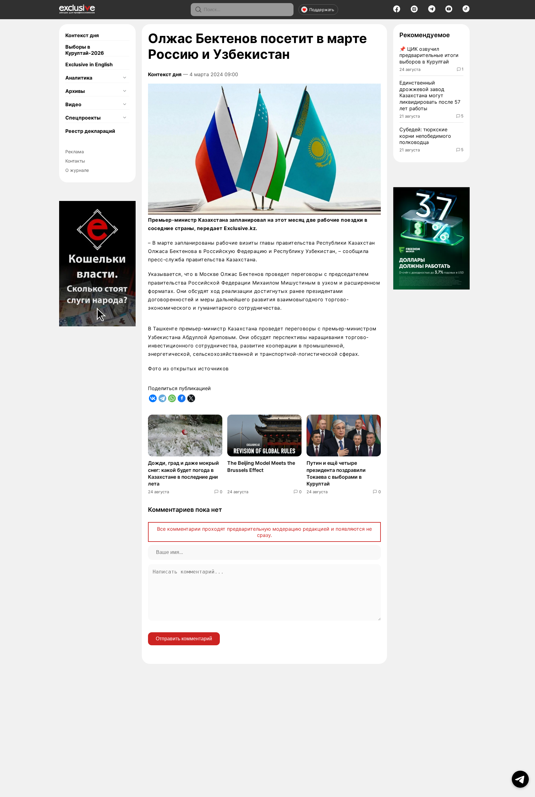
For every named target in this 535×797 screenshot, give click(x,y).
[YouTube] (448, 11)
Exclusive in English (89, 64)
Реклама (74, 151)
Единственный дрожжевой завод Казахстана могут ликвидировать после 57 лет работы (429, 95)
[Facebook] (396, 11)
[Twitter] (191, 398)
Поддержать (321, 9)
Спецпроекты (83, 118)
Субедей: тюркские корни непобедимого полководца (425, 136)
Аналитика (78, 78)
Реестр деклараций (90, 131)
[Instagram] (414, 11)
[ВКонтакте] (153, 398)
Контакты (75, 160)
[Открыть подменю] (124, 78)
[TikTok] (466, 10)
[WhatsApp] (172, 398)
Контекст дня (82, 35)
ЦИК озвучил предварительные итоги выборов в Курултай (429, 55)
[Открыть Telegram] (520, 779)
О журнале (77, 170)
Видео (73, 104)
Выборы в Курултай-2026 (84, 50)
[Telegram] (431, 10)
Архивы (75, 91)
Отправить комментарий (184, 638)
